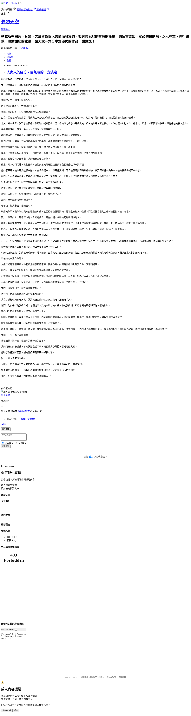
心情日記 (24, 48)
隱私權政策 (111, 677)
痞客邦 (21, 411)
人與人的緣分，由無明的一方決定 (32, 72)
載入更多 (6, 429)
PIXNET (74, 677)
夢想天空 (10, 21)
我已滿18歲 (6, 710)
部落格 (10, 57)
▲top (3, 424)
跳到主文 (5, 29)
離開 (16, 710)
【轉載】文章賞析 (27, 419)
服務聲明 (122, 677)
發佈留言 (6, 446)
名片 (9, 60)
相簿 (9, 54)
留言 (27, 411)
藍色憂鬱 (5, 395)
